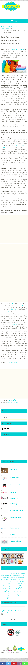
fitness (9, 573)
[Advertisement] (14, 229)
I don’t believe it (15, 517)
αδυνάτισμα (20, 579)
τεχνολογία (14, 596)
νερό (12, 303)
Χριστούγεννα (6, 579)
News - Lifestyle (13, 400)
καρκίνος (3, 586)
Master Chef (13, 573)
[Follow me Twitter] (5, 429)
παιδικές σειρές (14, 591)
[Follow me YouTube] (8, 429)
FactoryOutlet (15, 485)
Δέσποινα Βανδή (18, 575)
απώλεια (18, 145)
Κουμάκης (13, 469)
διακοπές (3, 584)
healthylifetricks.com (11, 362)
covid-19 (4, 573)
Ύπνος (2, 575)
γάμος (18, 581)
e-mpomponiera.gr (16, 510)
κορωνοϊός (11, 586)
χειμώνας (12, 598)
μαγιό (20, 586)
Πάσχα (11, 577)
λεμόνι (13, 309)
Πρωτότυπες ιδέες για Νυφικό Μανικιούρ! (11, 611)
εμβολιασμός (10, 584)
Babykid (13, 492)
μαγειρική (20, 305)
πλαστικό (14, 324)
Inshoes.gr (13, 504)
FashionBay (14, 498)
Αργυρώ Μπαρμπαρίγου (9, 575)
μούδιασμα (4, 147)
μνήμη (24, 145)
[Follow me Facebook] (2, 429)
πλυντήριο (24, 337)
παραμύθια (21, 594)
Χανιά (22, 577)
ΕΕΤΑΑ (23, 575)
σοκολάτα (3, 596)
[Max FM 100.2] (11, 635)
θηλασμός (16, 583)
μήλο (8, 311)
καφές (7, 585)
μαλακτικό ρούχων (17, 49)
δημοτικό (21, 581)
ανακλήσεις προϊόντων (12, 581)
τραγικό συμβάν (5, 598)
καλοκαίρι (21, 584)
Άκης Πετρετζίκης (21, 573)
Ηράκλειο (3, 577)
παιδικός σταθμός (5, 594)
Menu (15, 21)
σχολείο (8, 596)
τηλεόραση (20, 596)
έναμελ (12, 534)
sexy (16, 573)
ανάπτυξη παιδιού (4, 581)
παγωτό (13, 588)
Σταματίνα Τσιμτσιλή (17, 577)
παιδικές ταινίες (22, 591)
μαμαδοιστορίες (6, 588)
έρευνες (14, 579)
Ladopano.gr (14, 528)
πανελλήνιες (12, 594)
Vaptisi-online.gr (16, 541)
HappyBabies (14, 477)
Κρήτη (7, 577)
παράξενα (17, 594)
